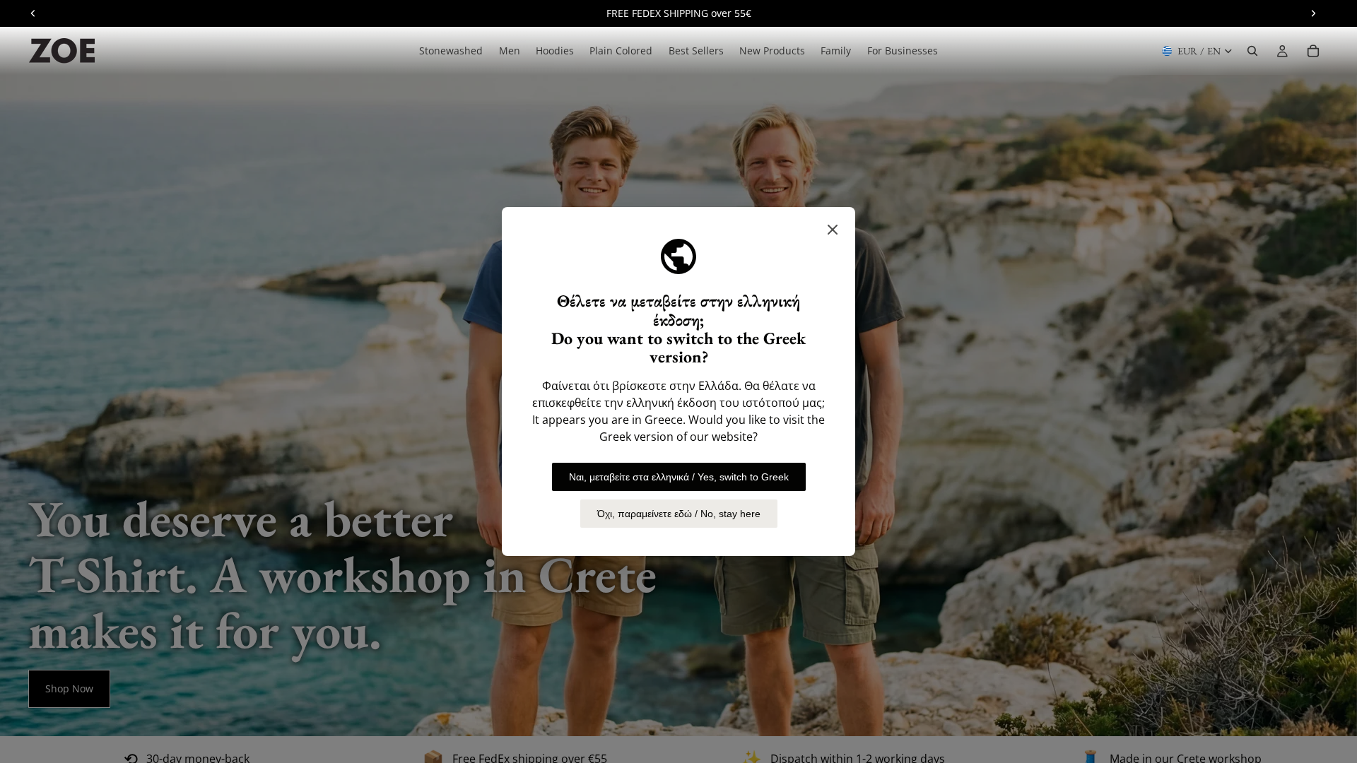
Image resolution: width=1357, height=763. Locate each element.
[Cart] (1313, 50)
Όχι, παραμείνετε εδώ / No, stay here (678, 513)
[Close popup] (833, 230)
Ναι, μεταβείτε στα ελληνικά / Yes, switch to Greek (679, 477)
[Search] (1252, 50)
